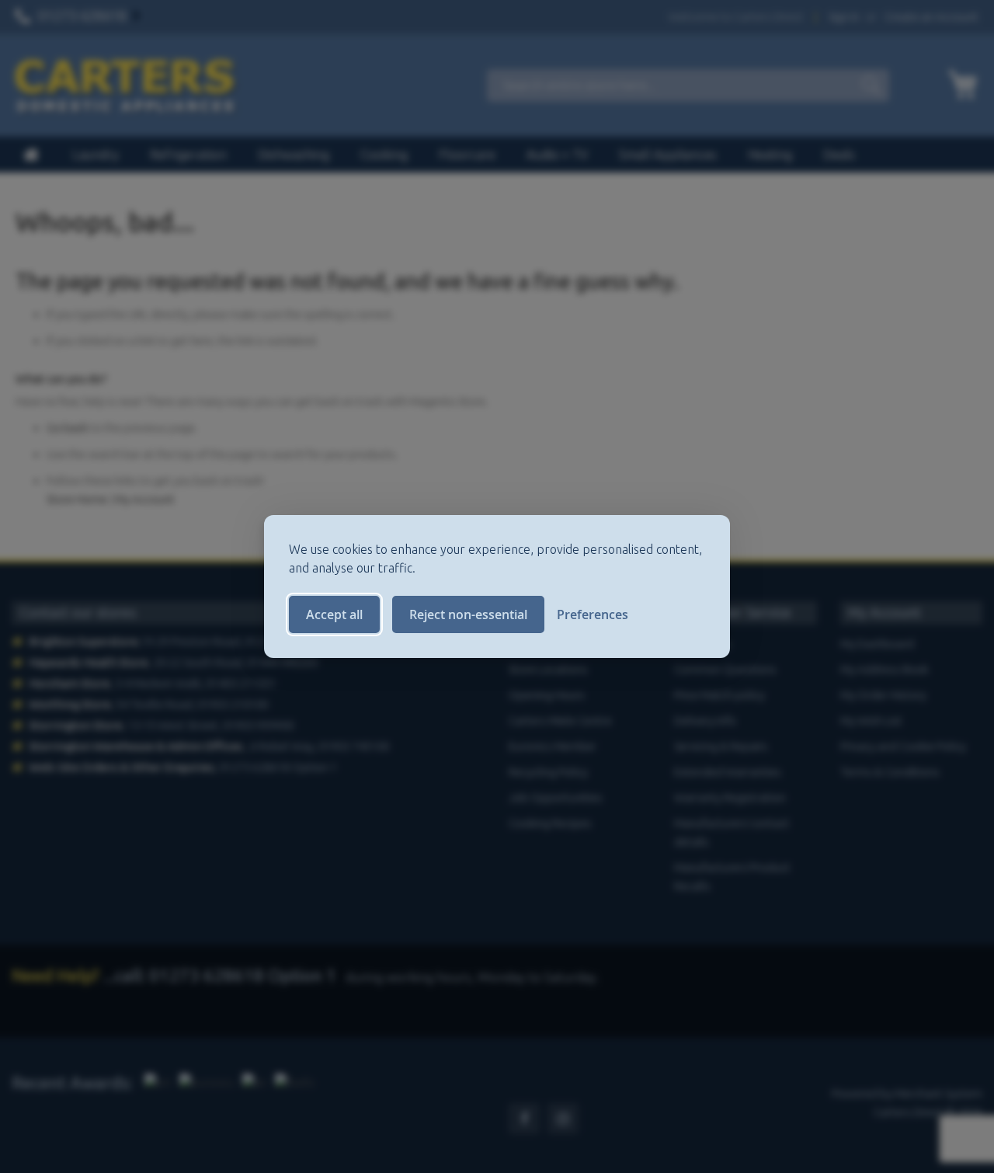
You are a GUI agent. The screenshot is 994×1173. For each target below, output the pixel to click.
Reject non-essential (468, 614)
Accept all (334, 614)
